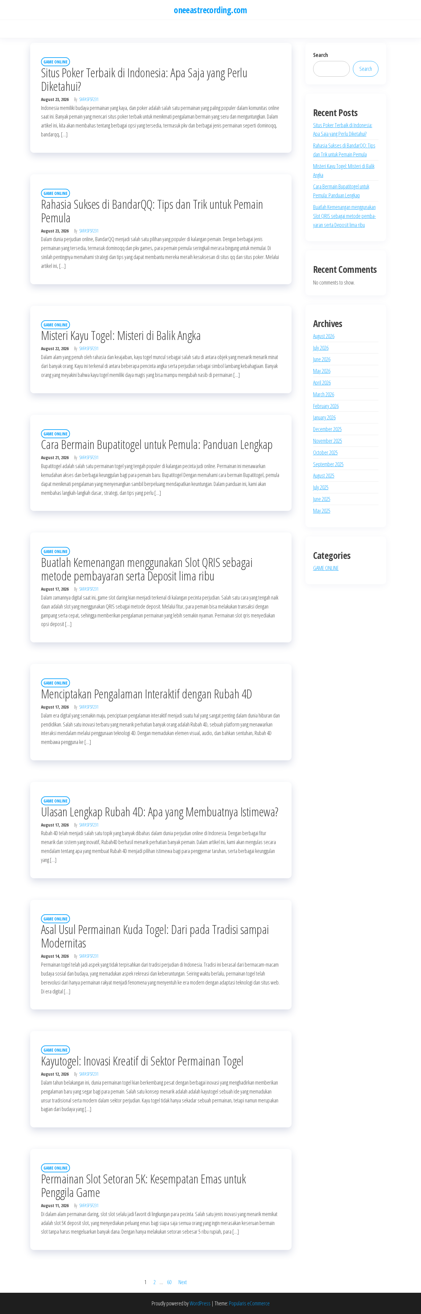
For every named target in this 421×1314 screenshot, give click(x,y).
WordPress (200, 1303)
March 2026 (323, 394)
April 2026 (322, 382)
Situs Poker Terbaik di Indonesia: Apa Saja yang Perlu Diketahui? (144, 79)
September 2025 (328, 464)
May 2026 (321, 370)
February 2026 (326, 406)
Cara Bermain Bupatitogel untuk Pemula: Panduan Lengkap (157, 444)
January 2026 (324, 417)
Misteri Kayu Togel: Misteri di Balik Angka (121, 335)
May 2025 (321, 510)
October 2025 (325, 452)
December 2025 (327, 429)
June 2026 (321, 359)
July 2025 (321, 487)
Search (320, 55)
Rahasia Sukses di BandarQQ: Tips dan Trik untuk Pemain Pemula (152, 211)
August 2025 (323, 475)
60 (169, 1282)
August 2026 (323, 336)
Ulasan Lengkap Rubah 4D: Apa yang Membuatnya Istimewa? (159, 811)
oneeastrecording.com (210, 10)
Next (182, 1282)
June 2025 (321, 499)
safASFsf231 (89, 99)
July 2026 (321, 347)
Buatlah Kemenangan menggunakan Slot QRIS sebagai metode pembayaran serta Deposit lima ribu (146, 569)
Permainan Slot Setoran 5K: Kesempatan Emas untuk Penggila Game (143, 1185)
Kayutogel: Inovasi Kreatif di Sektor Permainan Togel (142, 1060)
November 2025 (327, 440)
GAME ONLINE (55, 62)
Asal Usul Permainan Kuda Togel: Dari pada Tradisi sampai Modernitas (155, 936)
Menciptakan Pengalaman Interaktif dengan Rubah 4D (146, 693)
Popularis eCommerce (249, 1303)
